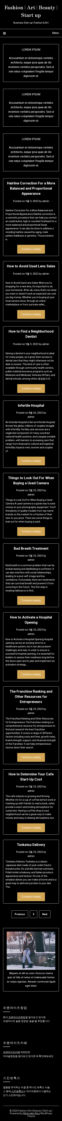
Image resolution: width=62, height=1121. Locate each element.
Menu (55, 33)
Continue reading (31, 249)
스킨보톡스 (17, 1091)
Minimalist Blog (31, 1113)
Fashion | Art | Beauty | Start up (31, 10)
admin (45, 201)
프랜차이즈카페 (11, 1052)
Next (44, 914)
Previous (20, 914)
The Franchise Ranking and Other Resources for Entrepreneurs (31, 696)
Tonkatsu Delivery (31, 845)
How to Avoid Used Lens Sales (31, 266)
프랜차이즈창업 (16, 1017)
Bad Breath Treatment (31, 548)
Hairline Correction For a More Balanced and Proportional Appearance (31, 188)
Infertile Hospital (31, 405)
